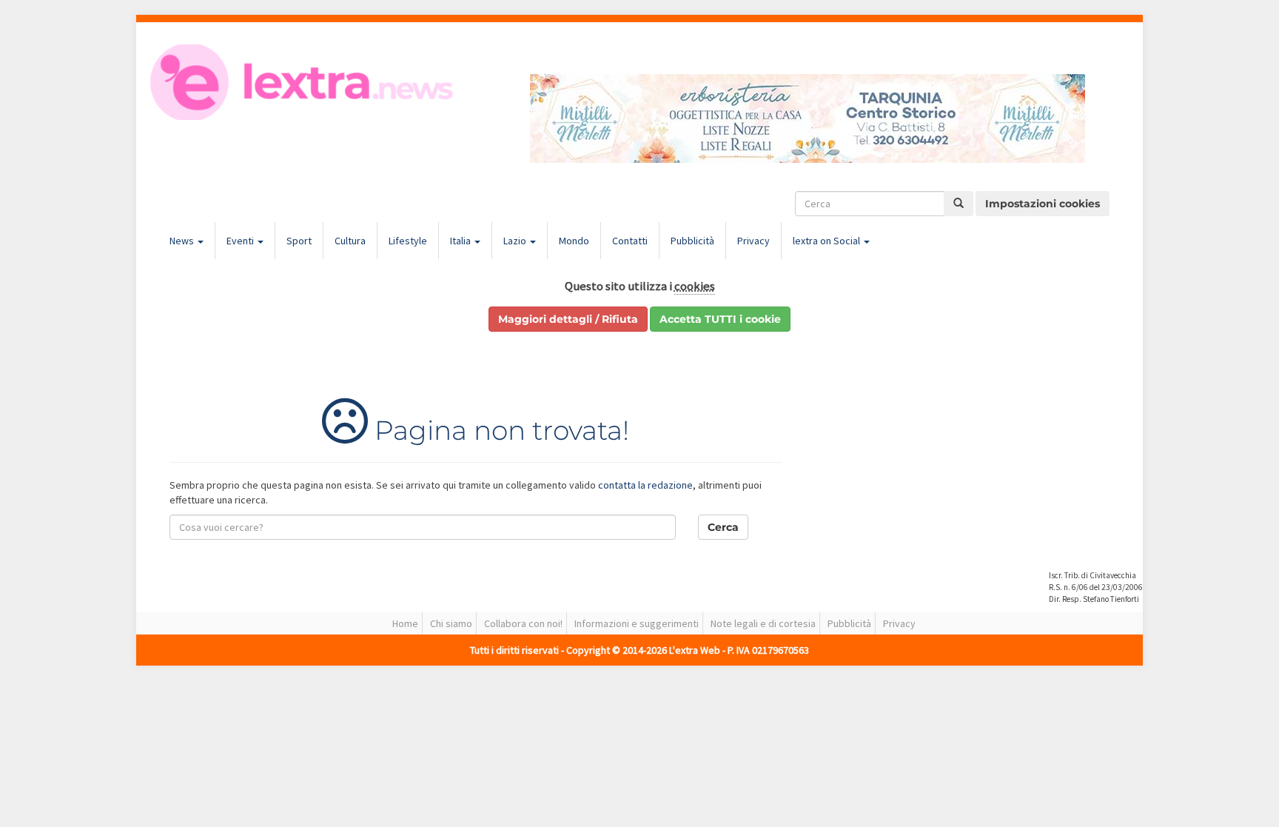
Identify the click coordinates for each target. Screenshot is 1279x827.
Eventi (241, 240)
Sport (299, 240)
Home (405, 623)
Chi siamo (451, 623)
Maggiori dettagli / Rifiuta (568, 319)
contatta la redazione (645, 485)
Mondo (574, 240)
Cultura (350, 240)
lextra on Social (827, 240)
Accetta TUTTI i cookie (720, 319)
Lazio (515, 240)
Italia (461, 240)
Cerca (723, 527)
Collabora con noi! (523, 623)
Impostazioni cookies (1042, 203)
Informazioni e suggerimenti (636, 623)
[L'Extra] (303, 82)
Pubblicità (692, 240)
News (182, 240)
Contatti (630, 240)
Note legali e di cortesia (763, 623)
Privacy (753, 240)
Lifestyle (408, 240)
